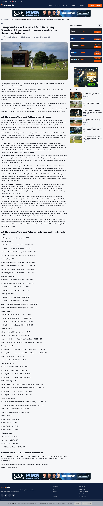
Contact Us (82, 489)
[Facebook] (2, 495)
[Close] (94, 504)
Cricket (57, 5)
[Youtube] (13, 495)
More (100, 25)
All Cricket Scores (6, 1)
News (11, 19)
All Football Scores (18, 1)
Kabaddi (73, 5)
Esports (82, 5)
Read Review (97, 29)
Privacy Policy (82, 494)
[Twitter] (6, 495)
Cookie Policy (82, 496)
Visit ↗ (97, 32)
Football (65, 5)
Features (85, 115)
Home (50, 5)
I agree (78, 503)
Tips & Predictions (94, 5)
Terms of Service (83, 491)
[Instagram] (9, 495)
